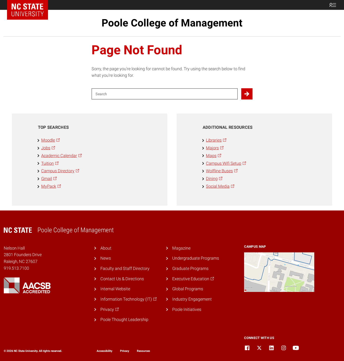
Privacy (124, 351)
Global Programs (187, 288)
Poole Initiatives (186, 309)
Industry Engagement (192, 299)
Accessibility (104, 351)
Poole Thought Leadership (124, 319)
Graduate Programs (190, 268)
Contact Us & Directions (122, 278)
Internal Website (115, 288)
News (105, 258)
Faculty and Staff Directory (125, 268)
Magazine (181, 248)
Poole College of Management (172, 23)
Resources (143, 351)
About (105, 248)
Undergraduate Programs (195, 258)
